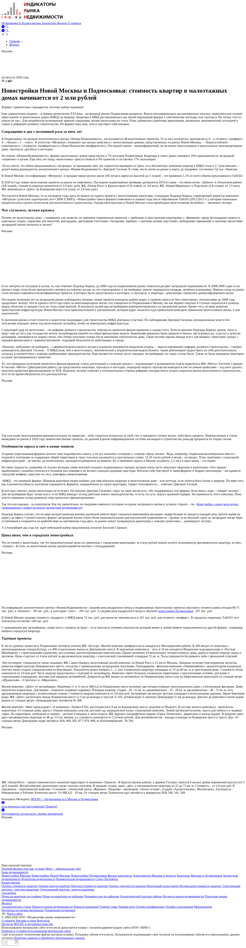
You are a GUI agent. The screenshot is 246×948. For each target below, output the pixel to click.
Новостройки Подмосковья (89, 875)
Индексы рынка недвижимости (183, 896)
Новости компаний (86, 906)
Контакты (43, 920)
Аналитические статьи (16, 906)
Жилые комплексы (119, 875)
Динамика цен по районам (101, 896)
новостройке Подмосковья (175, 611)
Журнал (62, 23)
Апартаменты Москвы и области (154, 875)
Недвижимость (12, 23)
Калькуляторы (32, 23)
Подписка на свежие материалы (23, 910)
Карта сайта (15, 913)
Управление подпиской (59, 910)
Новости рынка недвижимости (52, 906)
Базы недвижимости (15, 872)
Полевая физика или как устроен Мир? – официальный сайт (41, 868)
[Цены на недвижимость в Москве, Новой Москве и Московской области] (32, 19)
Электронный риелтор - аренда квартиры (67, 889)
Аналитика (49, 23)
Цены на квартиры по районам (62, 896)
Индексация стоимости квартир (200, 886)
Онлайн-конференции (150, 906)
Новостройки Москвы (16, 875)
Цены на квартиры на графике (22, 896)
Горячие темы (109, 906)
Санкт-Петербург (107, 879)
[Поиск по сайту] (6, 27)
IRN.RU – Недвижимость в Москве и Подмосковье (64, 799)
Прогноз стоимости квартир (89, 886)
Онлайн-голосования (179, 906)
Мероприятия (203, 906)
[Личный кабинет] (3, 27)
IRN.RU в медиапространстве (33, 924)
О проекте (74, 23)
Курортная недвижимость (38, 879)
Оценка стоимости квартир (19, 886)
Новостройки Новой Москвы (51, 875)
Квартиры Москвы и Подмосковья (199, 875)
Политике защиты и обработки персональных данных (49, 938)
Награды (7, 924)
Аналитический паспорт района (141, 896)
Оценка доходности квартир (127, 886)
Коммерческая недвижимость (75, 879)
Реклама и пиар (26, 920)
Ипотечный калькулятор (163, 886)
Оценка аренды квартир (54, 886)
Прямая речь (126, 906)
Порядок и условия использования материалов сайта (36, 931)
